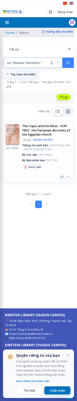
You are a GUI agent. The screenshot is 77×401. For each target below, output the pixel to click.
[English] (71, 3)
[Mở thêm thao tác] (68, 177)
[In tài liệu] (62, 177)
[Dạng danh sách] (58, 111)
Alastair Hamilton (43, 139)
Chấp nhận (57, 390)
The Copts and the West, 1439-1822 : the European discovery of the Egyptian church (46, 130)
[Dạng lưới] (68, 111)
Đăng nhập (65, 12)
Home (10, 32)
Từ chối (29, 390)
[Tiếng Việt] (65, 3)
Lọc (65, 97)
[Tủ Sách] (50, 12)
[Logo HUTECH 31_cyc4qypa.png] (12, 12)
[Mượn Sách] (72, 22)
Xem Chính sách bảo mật (33, 381)
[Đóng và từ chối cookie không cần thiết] (68, 355)
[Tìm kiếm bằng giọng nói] (51, 62)
